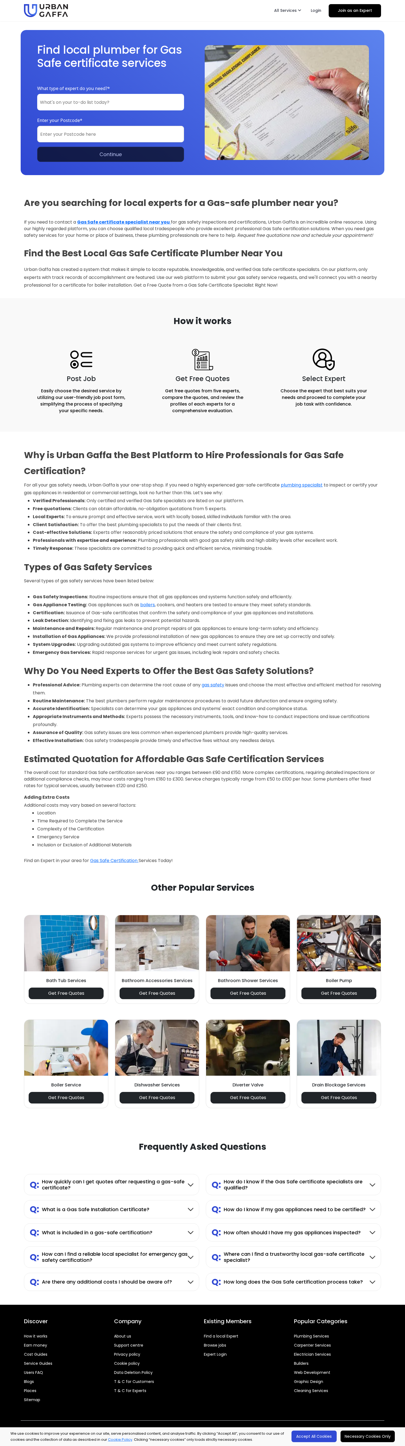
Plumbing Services (311, 1336)
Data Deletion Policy (133, 1372)
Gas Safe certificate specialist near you (123, 222)
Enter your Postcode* (59, 120)
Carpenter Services (312, 1345)
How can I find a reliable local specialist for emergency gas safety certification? (109, 1257)
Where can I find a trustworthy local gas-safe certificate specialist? (288, 1257)
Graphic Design (308, 1381)
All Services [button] (286, 10)
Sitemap (32, 1399)
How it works (35, 1336)
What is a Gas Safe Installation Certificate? (89, 1209)
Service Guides (38, 1363)
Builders (301, 1363)
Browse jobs (215, 1345)
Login (316, 10)
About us (122, 1336)
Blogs (29, 1381)
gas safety (213, 685)
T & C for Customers (134, 1381)
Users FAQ (33, 1372)
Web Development (312, 1372)
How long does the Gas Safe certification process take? (287, 1282)
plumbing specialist (302, 485)
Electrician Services (312, 1354)
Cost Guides (35, 1354)
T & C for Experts (130, 1390)
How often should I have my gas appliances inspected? (286, 1232)
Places (30, 1390)
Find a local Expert (221, 1336)
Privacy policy (127, 1354)
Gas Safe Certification (114, 860)
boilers (147, 605)
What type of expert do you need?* (73, 88)
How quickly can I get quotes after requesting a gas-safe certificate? (107, 1184)
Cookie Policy (120, 1439)
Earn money (35, 1345)
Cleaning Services (311, 1390)
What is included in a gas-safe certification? (91, 1232)
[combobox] (110, 102)
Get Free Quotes (66, 993)
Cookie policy (127, 1363)
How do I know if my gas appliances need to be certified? (289, 1209)
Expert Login (215, 1354)
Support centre (128, 1345)
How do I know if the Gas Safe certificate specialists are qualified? (287, 1184)
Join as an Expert (355, 10)
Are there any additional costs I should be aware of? (101, 1282)
